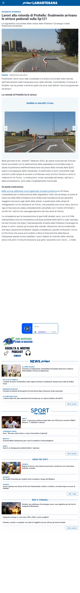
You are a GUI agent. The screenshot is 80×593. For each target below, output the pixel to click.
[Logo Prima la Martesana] (40, 3)
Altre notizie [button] (72, 404)
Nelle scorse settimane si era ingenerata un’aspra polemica (29, 191)
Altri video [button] (73, 494)
